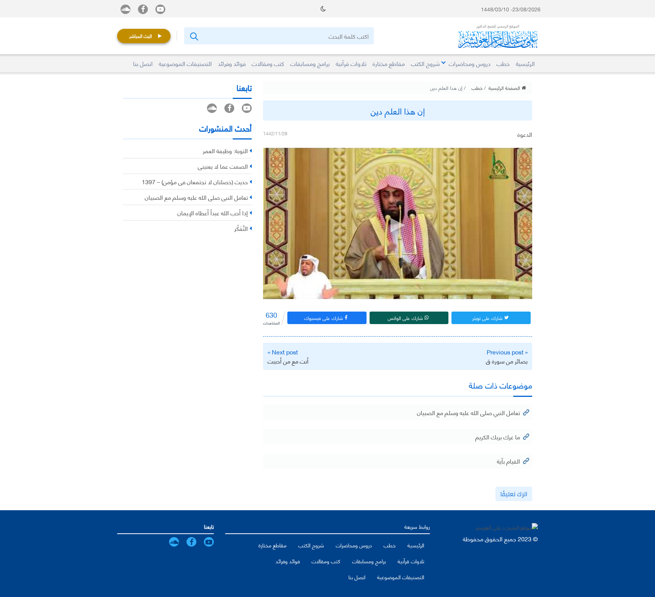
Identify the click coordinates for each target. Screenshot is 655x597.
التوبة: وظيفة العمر (225, 150)
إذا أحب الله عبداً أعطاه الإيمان (212, 212)
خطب (477, 87)
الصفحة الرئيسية (505, 87)
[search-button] (193, 36)
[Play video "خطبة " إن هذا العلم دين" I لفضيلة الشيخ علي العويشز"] (397, 223)
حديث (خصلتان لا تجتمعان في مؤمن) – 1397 (195, 181)
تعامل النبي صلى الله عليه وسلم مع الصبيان (468, 412)
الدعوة (524, 133)
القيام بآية (508, 460)
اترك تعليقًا (513, 494)
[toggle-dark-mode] (323, 8)
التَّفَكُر (241, 228)
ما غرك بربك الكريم (497, 436)
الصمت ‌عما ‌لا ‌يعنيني (223, 165)
